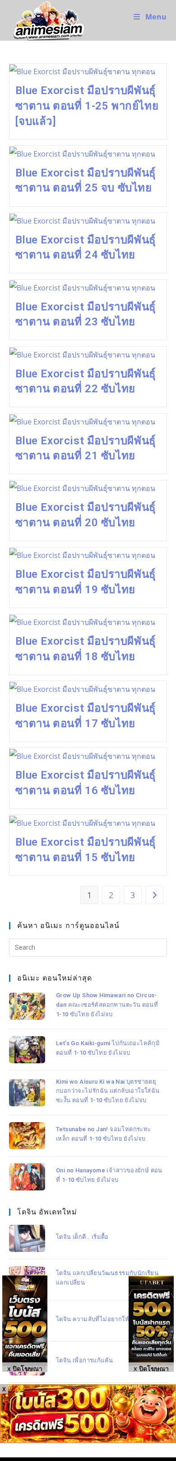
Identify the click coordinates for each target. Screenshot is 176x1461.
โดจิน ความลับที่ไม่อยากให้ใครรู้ (99, 1319)
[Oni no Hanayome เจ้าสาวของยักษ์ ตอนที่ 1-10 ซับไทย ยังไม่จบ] (27, 1176)
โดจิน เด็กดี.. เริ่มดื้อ (82, 1236)
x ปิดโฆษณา (151, 1368)
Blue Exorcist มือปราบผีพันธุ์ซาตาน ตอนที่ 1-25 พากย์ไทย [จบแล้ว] (87, 105)
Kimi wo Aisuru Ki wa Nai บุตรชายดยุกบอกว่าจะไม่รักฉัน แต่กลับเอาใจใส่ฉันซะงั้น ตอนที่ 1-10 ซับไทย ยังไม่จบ (108, 1091)
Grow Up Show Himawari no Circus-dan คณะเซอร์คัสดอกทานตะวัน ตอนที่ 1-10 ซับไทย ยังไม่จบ (107, 1005)
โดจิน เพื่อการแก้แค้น (84, 1360)
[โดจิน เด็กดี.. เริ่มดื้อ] (27, 1238)
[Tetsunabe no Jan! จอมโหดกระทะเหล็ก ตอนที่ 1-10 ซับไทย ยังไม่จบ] (27, 1135)
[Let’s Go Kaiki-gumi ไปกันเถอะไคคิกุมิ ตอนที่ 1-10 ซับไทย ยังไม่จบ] (27, 1049)
